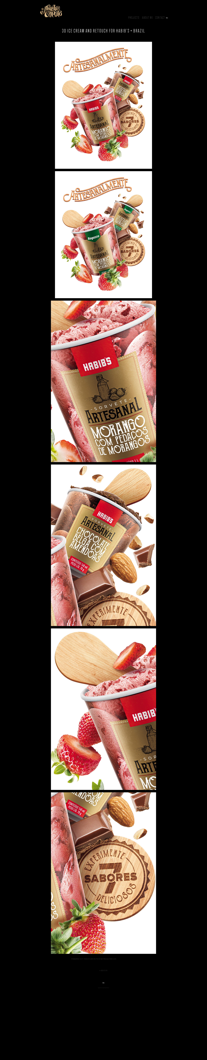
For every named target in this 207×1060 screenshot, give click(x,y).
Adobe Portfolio (106, 987)
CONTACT (160, 17)
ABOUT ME (147, 17)
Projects (133, 17)
